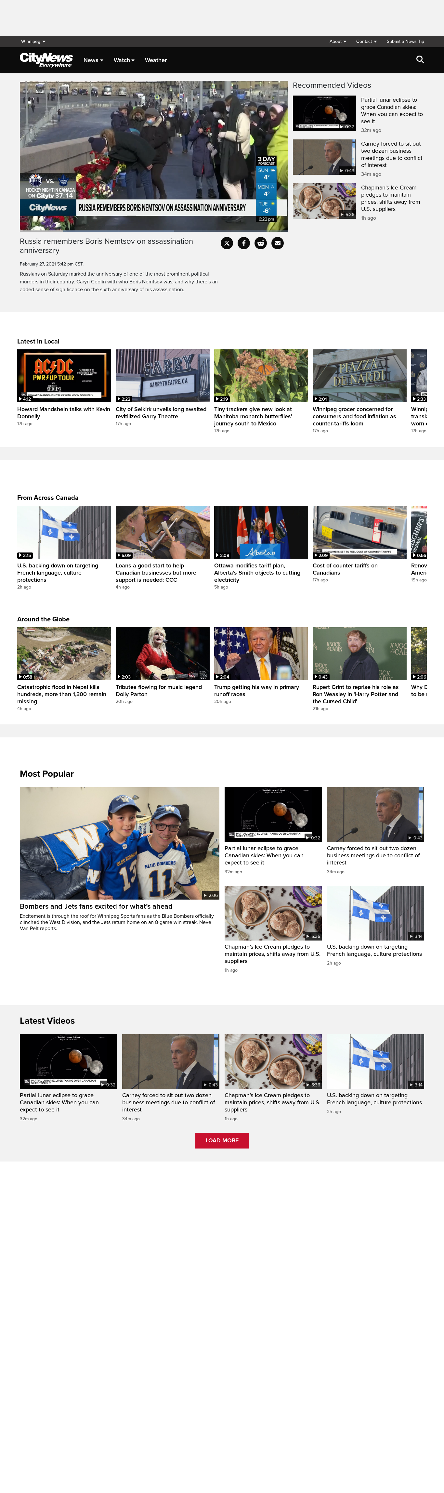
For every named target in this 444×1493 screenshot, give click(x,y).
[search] (420, 60)
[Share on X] (227, 243)
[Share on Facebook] (244, 243)
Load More (222, 1140)
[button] (337, 41)
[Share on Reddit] (261, 243)
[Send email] (277, 243)
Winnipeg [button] (30, 41)
